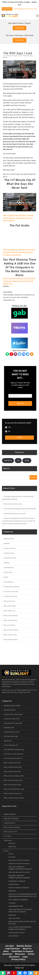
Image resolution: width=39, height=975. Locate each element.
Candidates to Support (17, 881)
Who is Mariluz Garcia (11, 640)
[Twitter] (19, 354)
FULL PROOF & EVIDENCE (18, 900)
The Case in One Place (11, 592)
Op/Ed (6, 577)
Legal (25, 957)
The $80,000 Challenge (11, 587)
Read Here (19, 28)
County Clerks (14, 884)
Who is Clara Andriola (11, 616)
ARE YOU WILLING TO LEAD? (19, 872)
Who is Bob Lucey (9, 611)
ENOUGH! (12, 891)
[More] (31, 354)
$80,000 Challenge (11, 819)
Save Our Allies (14, 918)
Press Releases (9, 582)
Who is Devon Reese (10, 620)
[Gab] (7, 354)
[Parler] (15, 354)
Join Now (7, 836)
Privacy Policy (18, 959)
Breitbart (7, 543)
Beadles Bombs (9, 539)
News (6, 951)
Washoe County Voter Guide (13, 504)
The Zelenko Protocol (17, 933)
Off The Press (8, 572)
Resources (8, 841)
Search (33, 477)
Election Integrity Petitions (19, 888)
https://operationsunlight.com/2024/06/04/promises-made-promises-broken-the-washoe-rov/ (19, 281)
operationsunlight (11, 56)
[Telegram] (27, 354)
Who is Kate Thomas (10, 635)
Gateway (6, 563)
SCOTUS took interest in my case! (14, 514)
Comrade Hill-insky (10, 558)
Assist (11, 854)
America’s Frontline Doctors (19, 860)
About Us (12, 843)
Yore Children (14, 936)
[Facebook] (23, 354)
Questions (12, 847)
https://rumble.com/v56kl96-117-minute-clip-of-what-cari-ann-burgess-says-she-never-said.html (18, 218)
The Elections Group (10, 596)
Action (6, 851)
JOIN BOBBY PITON (16, 906)
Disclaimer (14, 957)
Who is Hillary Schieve (11, 630)
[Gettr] (11, 354)
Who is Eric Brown (9, 625)
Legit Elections (9, 568)
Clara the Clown (9, 553)
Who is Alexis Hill (9, 601)
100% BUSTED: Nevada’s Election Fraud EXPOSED (20, 509)
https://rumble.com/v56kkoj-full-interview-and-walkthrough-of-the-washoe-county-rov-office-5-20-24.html (19, 252)
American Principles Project (19, 864)
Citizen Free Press (10, 548)
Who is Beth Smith (10, 606)
